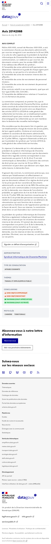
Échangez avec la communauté (13, 429)
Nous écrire (6, 425)
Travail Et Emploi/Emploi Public (18, 281)
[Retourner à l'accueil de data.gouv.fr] (11, 16)
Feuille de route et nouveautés (12, 421)
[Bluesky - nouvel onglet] (17, 372)
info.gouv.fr (27, 516)
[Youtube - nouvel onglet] (24, 372)
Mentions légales (8, 533)
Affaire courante (12, 269)
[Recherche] (41, 3)
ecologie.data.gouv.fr (9, 454)
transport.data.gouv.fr (10, 450)
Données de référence (10, 391)
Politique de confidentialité (35, 529)
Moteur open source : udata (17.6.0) (14, 480)
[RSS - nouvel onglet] (38, 372)
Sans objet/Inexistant (16, 296)
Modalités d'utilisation (17, 529)
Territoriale (19, 314)
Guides (4, 417)
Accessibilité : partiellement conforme (28, 533)
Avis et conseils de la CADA (20, 25)
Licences (5, 529)
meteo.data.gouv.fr (9, 446)
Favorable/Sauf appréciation (19, 299)
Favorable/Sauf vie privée (17, 302)
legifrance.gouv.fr (9, 516)
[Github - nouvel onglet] (31, 372)
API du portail (7, 476)
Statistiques (6, 433)
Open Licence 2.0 (19, 541)
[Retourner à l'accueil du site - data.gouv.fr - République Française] (27, 498)
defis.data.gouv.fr (8, 458)
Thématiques (6, 387)
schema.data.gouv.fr (9, 407)
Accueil (4, 25)
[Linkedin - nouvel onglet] (3, 372)
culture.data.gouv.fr (9, 462)
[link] (20, 244)
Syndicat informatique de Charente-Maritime (25, 256)
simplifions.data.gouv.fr (10, 442)
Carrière (8, 314)
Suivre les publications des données (14, 399)
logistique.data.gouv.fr (10, 466)
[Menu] (48, 3)
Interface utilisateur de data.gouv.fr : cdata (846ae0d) (21, 484)
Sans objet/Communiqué (17, 293)
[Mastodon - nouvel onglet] (10, 372)
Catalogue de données (10, 395)
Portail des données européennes (14, 403)
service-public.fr (9, 522)
